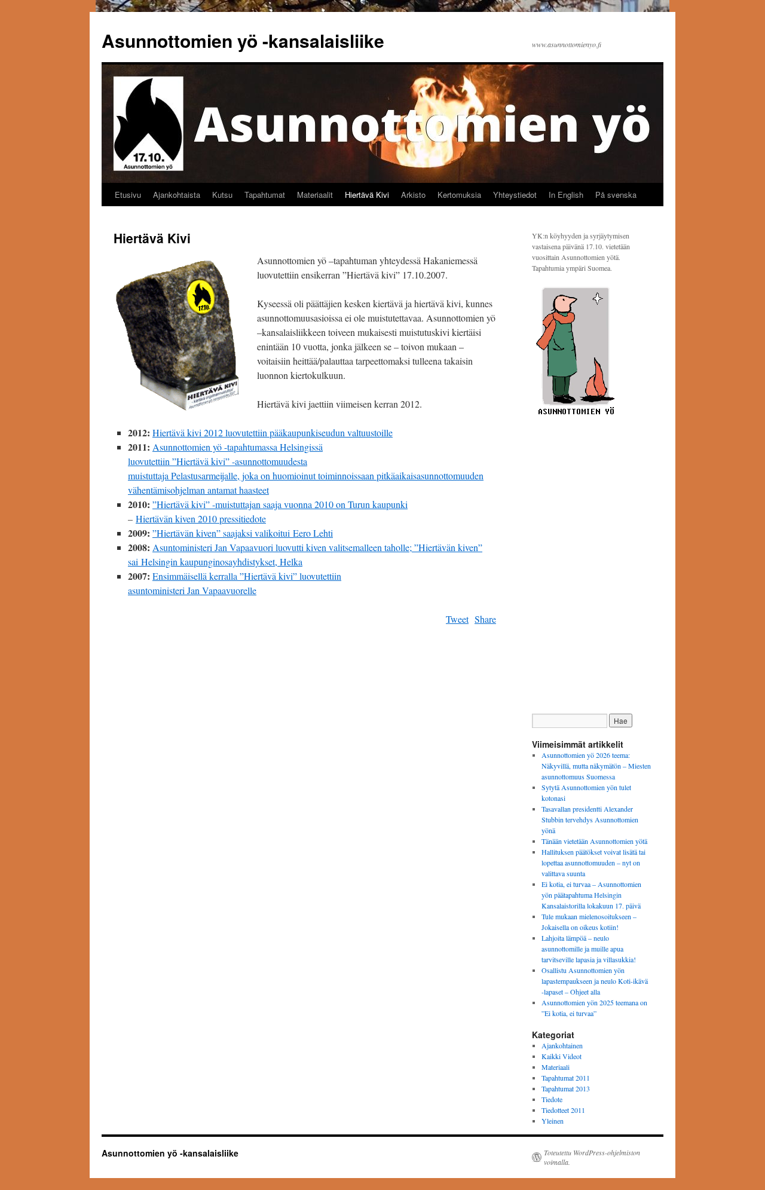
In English (566, 194)
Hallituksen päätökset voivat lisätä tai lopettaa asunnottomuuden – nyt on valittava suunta (593, 862)
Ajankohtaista (176, 194)
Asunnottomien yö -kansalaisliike (243, 40)
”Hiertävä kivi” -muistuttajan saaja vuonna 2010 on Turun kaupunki (280, 504)
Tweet (457, 619)
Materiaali (555, 1067)
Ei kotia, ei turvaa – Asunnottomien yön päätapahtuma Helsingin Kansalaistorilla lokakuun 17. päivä (591, 894)
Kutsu (222, 194)
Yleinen (552, 1120)
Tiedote (551, 1099)
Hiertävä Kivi (367, 194)
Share (485, 619)
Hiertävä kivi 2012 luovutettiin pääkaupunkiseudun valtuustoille (272, 432)
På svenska (616, 194)
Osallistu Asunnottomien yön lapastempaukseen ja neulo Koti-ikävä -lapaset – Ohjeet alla (594, 980)
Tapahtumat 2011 (565, 1077)
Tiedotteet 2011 (563, 1110)
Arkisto (413, 194)
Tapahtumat (264, 194)
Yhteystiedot (515, 194)
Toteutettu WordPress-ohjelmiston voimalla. (592, 1157)
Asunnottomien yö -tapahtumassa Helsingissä (237, 446)
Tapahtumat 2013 (565, 1088)
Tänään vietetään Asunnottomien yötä (594, 841)
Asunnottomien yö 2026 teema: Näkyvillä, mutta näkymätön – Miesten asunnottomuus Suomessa (596, 765)
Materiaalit (315, 194)
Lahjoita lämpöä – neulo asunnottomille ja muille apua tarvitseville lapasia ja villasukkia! (588, 948)
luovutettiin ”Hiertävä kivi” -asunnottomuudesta (217, 461)
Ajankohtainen (562, 1045)
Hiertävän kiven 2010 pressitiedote (201, 518)
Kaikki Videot (561, 1056)
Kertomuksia (459, 194)
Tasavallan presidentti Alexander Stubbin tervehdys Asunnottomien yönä (589, 819)
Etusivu (128, 194)
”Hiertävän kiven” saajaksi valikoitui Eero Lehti (242, 533)
